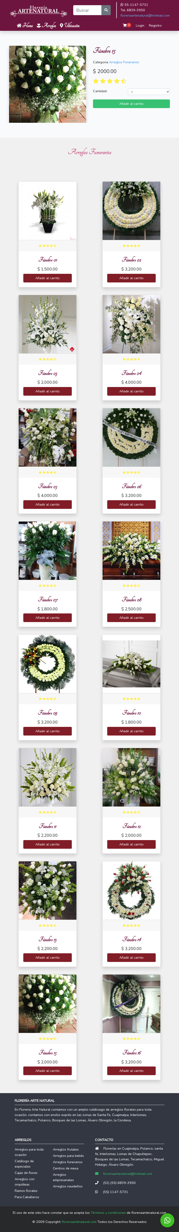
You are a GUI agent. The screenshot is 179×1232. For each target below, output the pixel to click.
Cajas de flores (26, 1172)
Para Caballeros (27, 1197)
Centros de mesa (65, 1168)
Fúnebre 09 (47, 712)
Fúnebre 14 (131, 939)
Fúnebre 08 (131, 599)
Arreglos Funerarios (124, 62)
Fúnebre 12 (132, 826)
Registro (155, 25)
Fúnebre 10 (131, 712)
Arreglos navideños (68, 1186)
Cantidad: (100, 91)
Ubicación (71, 25)
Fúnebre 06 (131, 486)
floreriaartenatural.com (79, 1221)
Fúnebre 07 (47, 599)
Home (27, 25)
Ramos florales (26, 1190)
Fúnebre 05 (47, 486)
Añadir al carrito (131, 103)
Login (140, 25)
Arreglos (48, 25)
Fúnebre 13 (47, 939)
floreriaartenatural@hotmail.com (145, 15)
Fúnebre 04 (131, 373)
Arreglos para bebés (68, 1155)
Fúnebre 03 (47, 373)
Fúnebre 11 (47, 826)
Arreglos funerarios (68, 1162)
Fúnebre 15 (47, 1052)
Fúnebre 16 (132, 1052)
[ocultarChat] (167, 1220)
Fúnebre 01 (47, 259)
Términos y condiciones (108, 1212)
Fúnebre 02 (131, 259)
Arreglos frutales (66, 1149)
